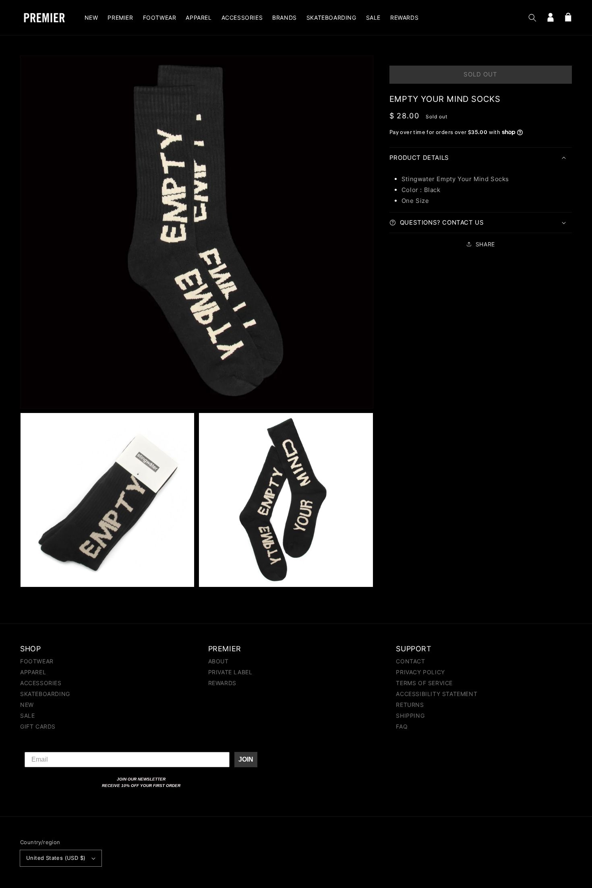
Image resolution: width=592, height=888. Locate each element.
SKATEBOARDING (45, 693)
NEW (27, 704)
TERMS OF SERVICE (424, 682)
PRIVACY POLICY (420, 672)
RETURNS (410, 704)
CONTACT (410, 662)
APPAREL (33, 672)
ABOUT (218, 662)
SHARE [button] (485, 244)
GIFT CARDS (38, 726)
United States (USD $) (55, 858)
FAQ (402, 726)
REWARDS (222, 682)
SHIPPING (410, 715)
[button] (532, 18)
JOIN (245, 759)
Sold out (480, 74)
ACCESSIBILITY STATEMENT (436, 693)
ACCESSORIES (41, 682)
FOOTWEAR (37, 662)
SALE (27, 715)
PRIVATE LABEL (230, 672)
